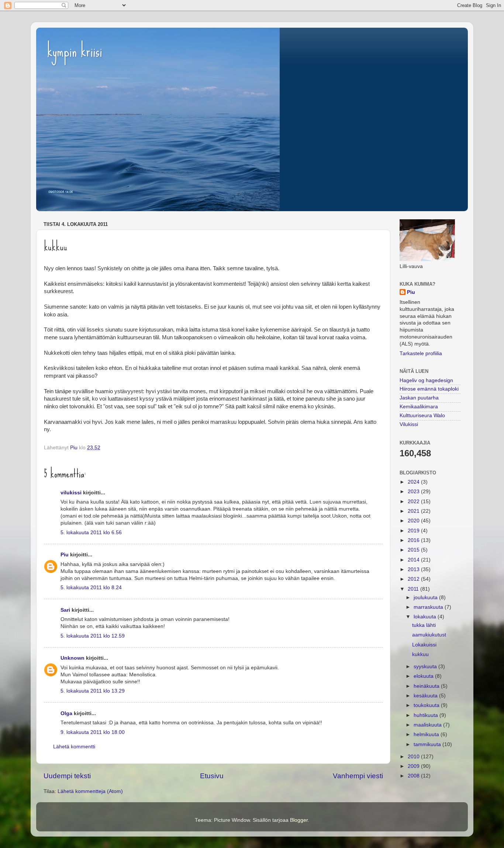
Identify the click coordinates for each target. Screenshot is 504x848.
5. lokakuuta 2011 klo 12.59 (93, 636)
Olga (66, 713)
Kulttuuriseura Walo (422, 415)
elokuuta (424, 676)
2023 (414, 491)
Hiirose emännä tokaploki (429, 389)
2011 (414, 589)
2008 (414, 776)
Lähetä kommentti (74, 746)
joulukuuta (426, 597)
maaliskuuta (428, 725)
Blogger (299, 820)
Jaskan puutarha (419, 398)
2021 (414, 511)
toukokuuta (427, 705)
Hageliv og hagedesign (426, 380)
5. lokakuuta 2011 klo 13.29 (93, 691)
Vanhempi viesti (358, 776)
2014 (414, 560)
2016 (414, 540)
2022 (414, 501)
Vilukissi (409, 424)
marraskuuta (429, 607)
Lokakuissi (424, 645)
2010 (414, 756)
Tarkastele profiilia (421, 353)
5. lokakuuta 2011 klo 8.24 (91, 587)
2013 (414, 569)
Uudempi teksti (67, 776)
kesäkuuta (426, 695)
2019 (414, 530)
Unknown (72, 658)
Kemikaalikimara (419, 406)
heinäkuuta (427, 686)
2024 (414, 482)
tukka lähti (424, 625)
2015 (414, 550)
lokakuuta (426, 616)
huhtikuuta (426, 715)
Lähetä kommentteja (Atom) (90, 791)
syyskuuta (426, 666)
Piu (65, 554)
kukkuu (420, 654)
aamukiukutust (429, 635)
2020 (414, 520)
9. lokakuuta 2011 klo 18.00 (93, 732)
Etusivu (212, 776)
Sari (65, 610)
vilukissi (71, 492)
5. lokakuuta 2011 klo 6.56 (91, 532)
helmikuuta (427, 734)
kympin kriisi (74, 51)
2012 (414, 579)
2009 (414, 766)
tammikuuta (428, 744)
